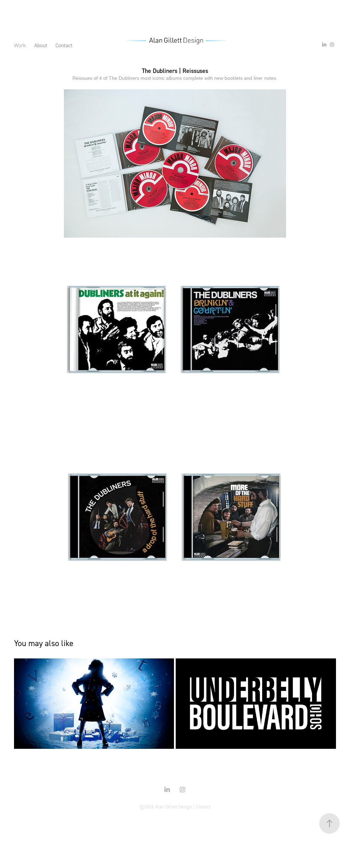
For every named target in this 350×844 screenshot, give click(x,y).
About (40, 45)
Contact (63, 45)
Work (20, 45)
